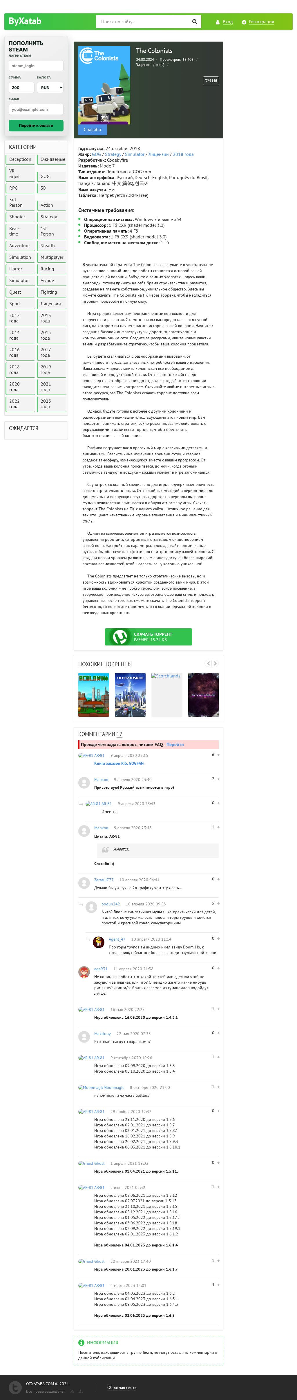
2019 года (46, 369)
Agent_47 (117, 939)
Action (47, 205)
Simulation (20, 257)
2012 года (14, 318)
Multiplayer (52, 257)
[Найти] (194, 21)
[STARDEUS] (203, 694)
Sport (14, 303)
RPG (13, 188)
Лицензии (158, 154)
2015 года (46, 335)
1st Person (47, 231)
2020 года (14, 386)
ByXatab (25, 21)
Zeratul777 (104, 880)
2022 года (14, 404)
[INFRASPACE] (130, 694)
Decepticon (20, 159)
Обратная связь (121, 1387)
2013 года (46, 318)
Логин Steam (20, 55)
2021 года (46, 386)
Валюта (44, 77)
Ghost (99, 1163)
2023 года (46, 404)
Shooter (17, 217)
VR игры (14, 173)
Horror (15, 269)
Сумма (15, 77)
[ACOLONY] (93, 694)
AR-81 (99, 755)
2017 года (46, 352)
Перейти (175, 744)
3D (43, 188)
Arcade (47, 280)
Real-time (14, 231)
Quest (15, 292)
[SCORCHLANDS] (166, 694)
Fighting (49, 292)
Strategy (113, 154)
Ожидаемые (53, 159)
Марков (101, 779)
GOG (96, 154)
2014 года (14, 335)
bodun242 (111, 904)
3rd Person (16, 202)
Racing (47, 269)
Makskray (102, 1033)
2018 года (183, 154)
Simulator (134, 154)
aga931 (101, 968)
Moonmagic (114, 1087)
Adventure (19, 245)
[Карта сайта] (80, 1390)
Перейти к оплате (36, 125)
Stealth (48, 245)
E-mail (14, 99)
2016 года (14, 352)
